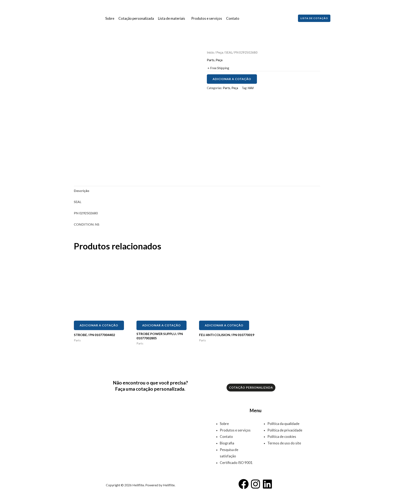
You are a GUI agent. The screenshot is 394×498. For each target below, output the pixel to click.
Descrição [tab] (81, 191)
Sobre (109, 18)
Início (210, 52)
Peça (219, 52)
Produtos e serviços (206, 18)
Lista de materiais (171, 18)
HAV (251, 88)
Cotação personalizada (136, 18)
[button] (172, 18)
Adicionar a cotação (232, 79)
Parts (210, 60)
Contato (232, 18)
